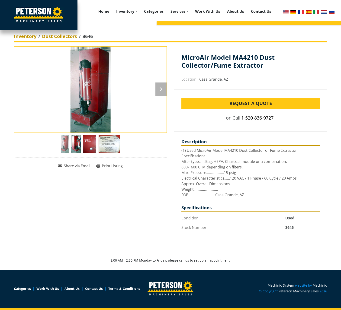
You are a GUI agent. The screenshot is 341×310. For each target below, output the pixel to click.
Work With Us (207, 11)
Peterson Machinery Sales (299, 291)
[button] (126, 11)
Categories (154, 11)
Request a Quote (250, 103)
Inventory (125, 11)
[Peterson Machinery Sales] (170, 288)
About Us (235, 11)
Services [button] (177, 11)
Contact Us (261, 11)
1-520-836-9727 (257, 118)
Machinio (320, 285)
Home (103, 11)
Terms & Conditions (124, 288)
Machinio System (281, 285)
